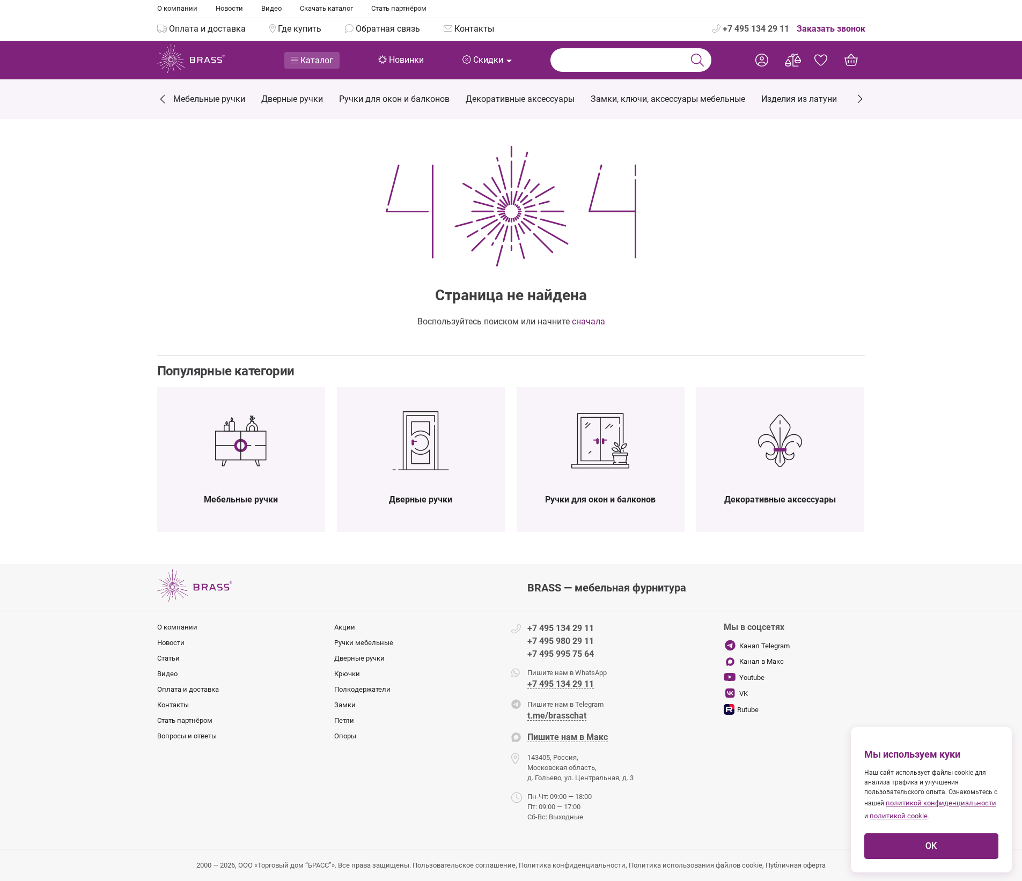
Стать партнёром (399, 8)
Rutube (748, 710)
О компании (177, 8)
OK (931, 846)
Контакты (173, 705)
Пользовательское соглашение (464, 865)
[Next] (859, 97)
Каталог (315, 60)
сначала (588, 321)
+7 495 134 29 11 (754, 29)
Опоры (345, 736)
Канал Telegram (764, 646)
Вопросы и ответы (187, 736)
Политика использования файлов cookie (695, 865)
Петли (344, 720)
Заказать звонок (831, 29)
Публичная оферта (796, 865)
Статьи (168, 658)
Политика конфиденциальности (572, 865)
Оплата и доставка (188, 689)
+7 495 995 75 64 (560, 654)
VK (743, 694)
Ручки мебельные (363, 643)
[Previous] (163, 100)
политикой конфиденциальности (941, 803)
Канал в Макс (761, 661)
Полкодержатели (362, 689)
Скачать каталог (326, 8)
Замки (345, 705)
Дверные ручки (359, 658)
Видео (271, 8)
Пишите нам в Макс (567, 737)
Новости (229, 8)
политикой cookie (899, 816)
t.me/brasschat (556, 716)
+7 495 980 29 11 (560, 641)
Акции (344, 627)
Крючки (347, 674)
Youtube (751, 677)
